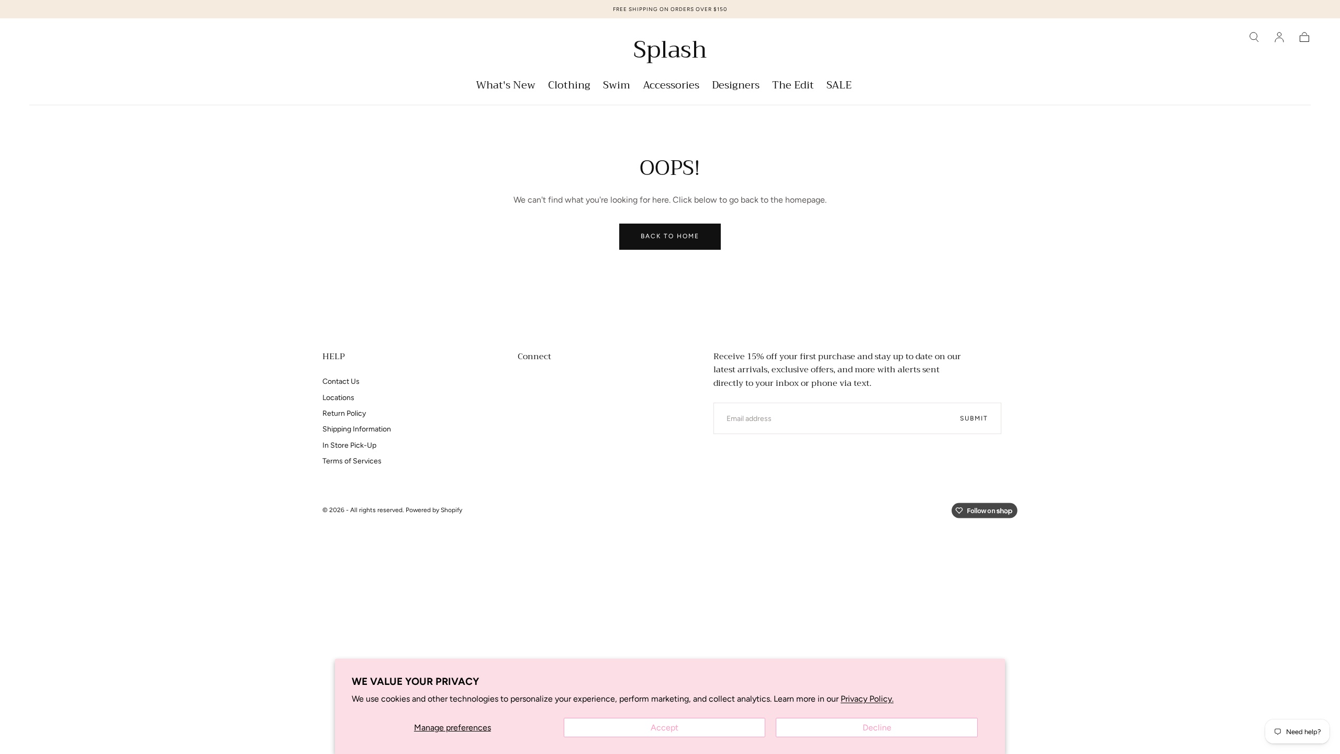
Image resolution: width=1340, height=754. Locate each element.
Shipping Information (356, 429)
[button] (1254, 37)
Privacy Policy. (867, 699)
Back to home (670, 236)
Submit (974, 418)
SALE (839, 86)
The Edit (793, 86)
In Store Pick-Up (349, 445)
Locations (338, 397)
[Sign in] (1279, 37)
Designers (736, 86)
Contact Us (341, 381)
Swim (616, 86)
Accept (664, 728)
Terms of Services (352, 461)
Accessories (671, 86)
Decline (877, 728)
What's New (505, 86)
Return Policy (344, 413)
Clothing (569, 86)
